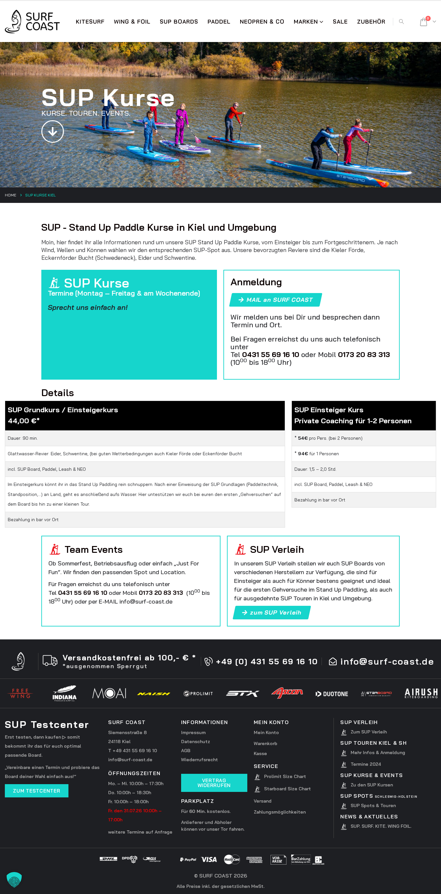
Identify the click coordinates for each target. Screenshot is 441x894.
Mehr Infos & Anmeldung (378, 752)
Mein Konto (266, 732)
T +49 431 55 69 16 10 (132, 750)
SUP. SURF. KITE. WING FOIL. (381, 826)
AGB (185, 750)
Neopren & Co (262, 21)
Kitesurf (90, 21)
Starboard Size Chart (287, 789)
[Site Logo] (32, 21)
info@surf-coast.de (130, 760)
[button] (401, 22)
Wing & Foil (132, 21)
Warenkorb (265, 743)
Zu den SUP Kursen (372, 785)
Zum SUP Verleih (369, 732)
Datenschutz (195, 741)
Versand (263, 801)
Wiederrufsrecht (199, 760)
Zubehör (371, 21)
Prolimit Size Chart (285, 776)
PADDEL (219, 21)
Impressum (193, 732)
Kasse (260, 753)
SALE (340, 21)
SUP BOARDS (179, 21)
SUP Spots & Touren (373, 805)
